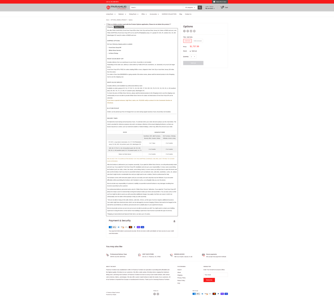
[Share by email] (194, 31)
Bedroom (121, 14)
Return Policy (181, 280)
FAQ (178, 283)
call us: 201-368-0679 (112, 1)
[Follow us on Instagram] (158, 294)
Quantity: (186, 56)
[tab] (110, 27)
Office (143, 14)
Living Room (110, 14)
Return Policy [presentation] (119, 27)
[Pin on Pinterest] (187, 31)
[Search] (200, 7)
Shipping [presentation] (110, 27)
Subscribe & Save (221, 1)
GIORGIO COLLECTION (169, 14)
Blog (180, 14)
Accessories (153, 14)
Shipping (179, 275)
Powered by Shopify (111, 294)
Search (179, 269)
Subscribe (209, 280)
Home (107, 20)
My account (209, 8)
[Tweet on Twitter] (191, 31)
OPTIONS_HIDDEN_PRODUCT (119, 20)
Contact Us (188, 14)
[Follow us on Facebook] (154, 294)
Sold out (193, 63)
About (179, 272)
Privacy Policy (181, 277)
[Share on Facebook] (184, 31)
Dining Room (132, 14)
